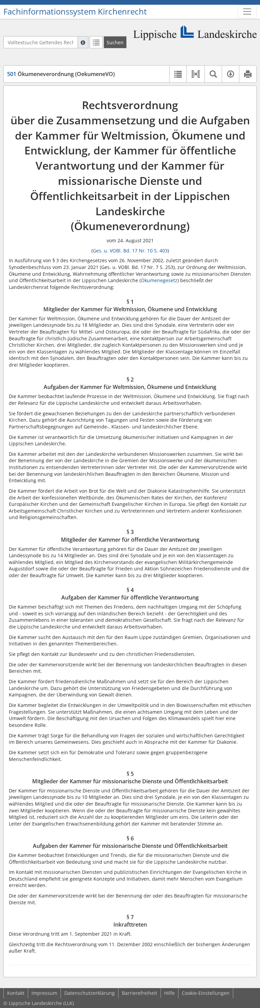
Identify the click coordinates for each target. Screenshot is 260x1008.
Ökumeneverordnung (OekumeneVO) (61, 74)
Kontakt (15, 993)
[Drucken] (247, 74)
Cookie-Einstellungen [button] (206, 993)
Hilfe (169, 993)
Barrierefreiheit (139, 993)
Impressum (44, 993)
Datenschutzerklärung (89, 993)
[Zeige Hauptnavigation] (247, 11)
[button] (195, 74)
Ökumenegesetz (159, 280)
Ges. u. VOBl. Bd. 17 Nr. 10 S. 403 (130, 250)
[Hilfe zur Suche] (83, 42)
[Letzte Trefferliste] (96, 42)
